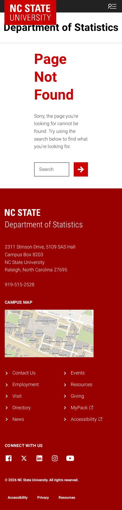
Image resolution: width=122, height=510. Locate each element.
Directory (21, 407)
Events (78, 373)
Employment (25, 384)
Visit (17, 396)
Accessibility (18, 497)
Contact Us (24, 373)
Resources (81, 384)
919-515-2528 (19, 284)
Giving (77, 396)
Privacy (43, 497)
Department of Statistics (61, 27)
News (18, 419)
